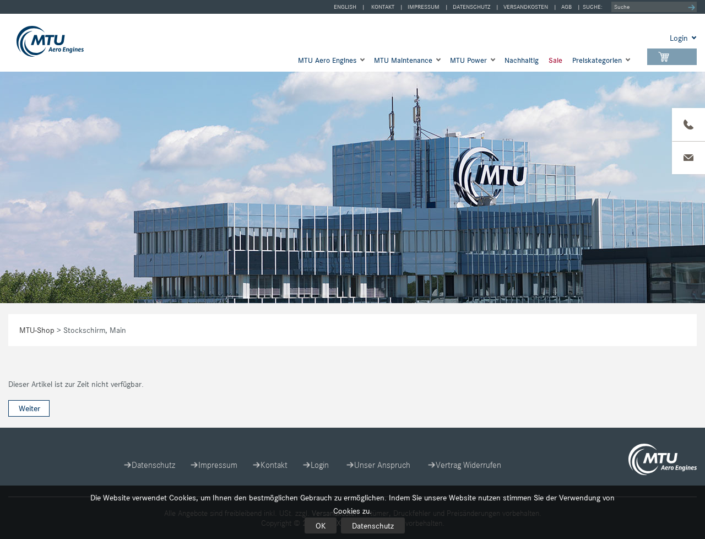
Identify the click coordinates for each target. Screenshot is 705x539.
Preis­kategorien (597, 60)
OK (321, 526)
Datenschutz (373, 526)
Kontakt (382, 6)
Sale (555, 60)
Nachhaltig (522, 60)
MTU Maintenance (403, 60)
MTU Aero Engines (327, 60)
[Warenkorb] (672, 56)
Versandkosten (525, 6)
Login (320, 465)
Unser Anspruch (382, 465)
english (345, 6)
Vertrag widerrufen (468, 465)
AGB (566, 6)
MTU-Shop (68, 41)
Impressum (424, 6)
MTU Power (468, 60)
